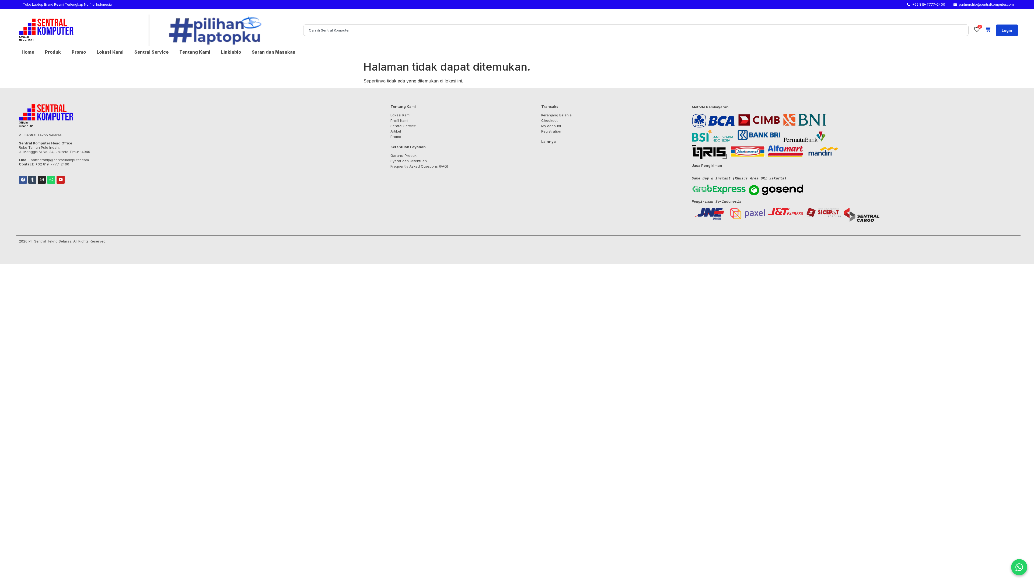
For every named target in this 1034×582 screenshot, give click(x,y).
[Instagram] (42, 180)
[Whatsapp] (51, 180)
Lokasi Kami (110, 52)
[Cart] (988, 29)
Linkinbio (231, 52)
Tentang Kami (194, 52)
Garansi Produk (403, 155)
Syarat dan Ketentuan (408, 161)
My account (551, 126)
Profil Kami (399, 120)
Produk (53, 52)
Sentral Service (151, 52)
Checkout (549, 120)
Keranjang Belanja (556, 115)
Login (1007, 30)
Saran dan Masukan (273, 52)
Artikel (395, 131)
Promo (79, 52)
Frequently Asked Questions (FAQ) (419, 166)
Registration (551, 131)
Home (28, 52)
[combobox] (636, 30)
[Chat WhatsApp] (1019, 567)
